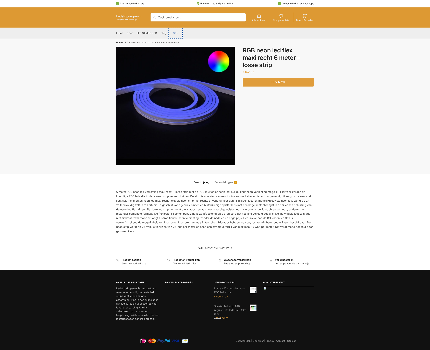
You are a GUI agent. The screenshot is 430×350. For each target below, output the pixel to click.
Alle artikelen (259, 20)
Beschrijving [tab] (201, 182)
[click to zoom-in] (175, 106)
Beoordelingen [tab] (223, 182)
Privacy (270, 340)
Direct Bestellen (304, 20)
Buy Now (278, 82)
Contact (280, 340)
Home (119, 42)
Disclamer (258, 340)
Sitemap (291, 340)
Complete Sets (281, 20)
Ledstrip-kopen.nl (129, 16)
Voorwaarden (243, 340)
